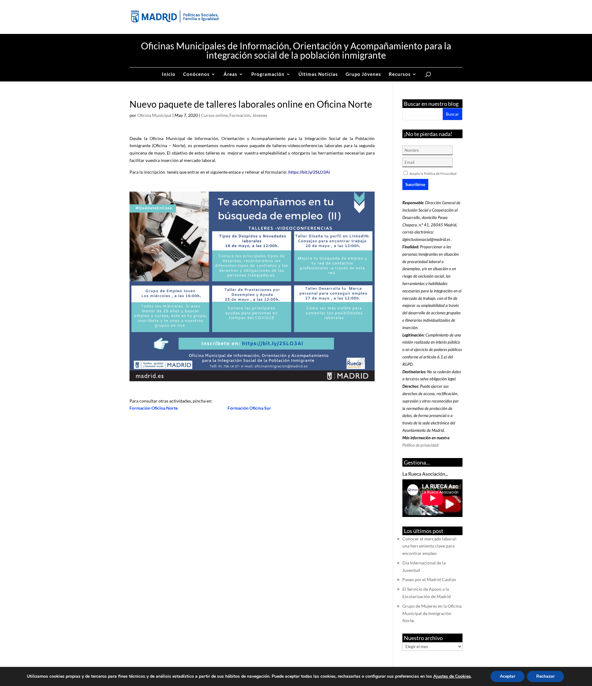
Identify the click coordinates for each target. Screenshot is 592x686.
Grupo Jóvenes (363, 74)
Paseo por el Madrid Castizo (429, 579)
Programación (268, 74)
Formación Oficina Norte (154, 408)
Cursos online (214, 115)
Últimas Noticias (318, 74)
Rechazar (545, 676)
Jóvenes (259, 115)
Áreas (230, 74)
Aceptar (507, 676)
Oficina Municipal (154, 115)
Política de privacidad (420, 445)
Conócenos (196, 74)
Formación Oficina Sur (249, 408)
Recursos (400, 74)
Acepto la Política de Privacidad (432, 174)
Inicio (168, 74)
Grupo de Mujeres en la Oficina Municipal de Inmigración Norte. (432, 613)
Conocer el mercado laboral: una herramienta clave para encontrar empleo (429, 546)
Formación (239, 115)
